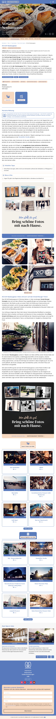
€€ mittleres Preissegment (8, 77)
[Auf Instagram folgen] (22, 682)
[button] (52, 657)
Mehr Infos (31, 38)
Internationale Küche (23, 77)
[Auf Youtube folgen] (34, 682)
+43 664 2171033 (15, 81)
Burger (16, 77)
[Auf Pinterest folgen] (25, 682)
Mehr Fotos (28, 292)
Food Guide (13, 43)
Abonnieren (28, 711)
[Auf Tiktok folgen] (31, 682)
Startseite (4, 43)
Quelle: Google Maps (42, 81)
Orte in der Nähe (37, 38)
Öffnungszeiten (6, 81)
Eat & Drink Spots (21, 43)
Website (23, 81)
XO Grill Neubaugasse (15, 38)
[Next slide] (53, 34)
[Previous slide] (50, 34)
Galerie (26, 38)
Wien (9, 43)
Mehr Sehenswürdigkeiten (41, 656)
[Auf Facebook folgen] (28, 682)
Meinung (22, 38)
